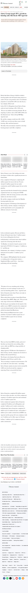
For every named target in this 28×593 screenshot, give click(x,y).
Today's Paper (4, 565)
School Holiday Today (6, 522)
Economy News (23, 559)
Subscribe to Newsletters (16, 545)
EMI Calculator (5, 536)
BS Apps (8, 572)
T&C (15, 565)
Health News (16, 559)
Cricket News (20, 555)
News (21, 7)
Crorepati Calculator (16, 533)
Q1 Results (12, 506)
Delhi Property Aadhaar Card (7, 517)
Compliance (4, 569)
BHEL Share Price (17, 499)
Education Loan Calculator (7, 540)
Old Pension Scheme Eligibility (21, 510)
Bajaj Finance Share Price (16, 522)
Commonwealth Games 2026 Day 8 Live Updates (11, 526)
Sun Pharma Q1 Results (6, 528)
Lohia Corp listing (5, 519)
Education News (5, 559)
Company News (11, 552)
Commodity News (5, 555)
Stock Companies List (6, 545)
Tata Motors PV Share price (7, 499)
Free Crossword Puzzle (6, 547)
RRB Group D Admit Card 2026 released (9, 508)
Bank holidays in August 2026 (21, 506)
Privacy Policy (20, 565)
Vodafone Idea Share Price (16, 501)
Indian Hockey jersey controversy (8, 510)
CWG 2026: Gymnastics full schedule (9, 513)
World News (20, 557)
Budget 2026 (16, 561)
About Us (10, 565)
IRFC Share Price (16, 496)
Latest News (4, 552)
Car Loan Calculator (6, 538)
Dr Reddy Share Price (6, 501)
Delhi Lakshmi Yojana (19, 517)
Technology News (13, 557)
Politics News (10, 561)
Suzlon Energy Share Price (7, 494)
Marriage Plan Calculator (18, 540)
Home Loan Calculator (15, 538)
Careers (3, 572)
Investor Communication (12, 567)
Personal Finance (5, 557)
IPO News (23, 552)
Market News (17, 552)
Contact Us (10, 569)
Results (17, 7)
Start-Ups (12, 7)
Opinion (11, 559)
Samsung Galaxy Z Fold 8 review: (8, 524)
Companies (6, 7)
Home (2, 7)
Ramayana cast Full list (21, 513)
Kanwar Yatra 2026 (6, 515)
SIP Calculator (12, 536)
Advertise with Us (17, 569)
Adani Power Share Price (6, 496)
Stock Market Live (5, 506)
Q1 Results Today (14, 515)
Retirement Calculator (20, 536)
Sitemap (23, 569)
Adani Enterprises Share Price (18, 494)
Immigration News (13, 555)
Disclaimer (4, 567)
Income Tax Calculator (6, 533)
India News (4, 561)
